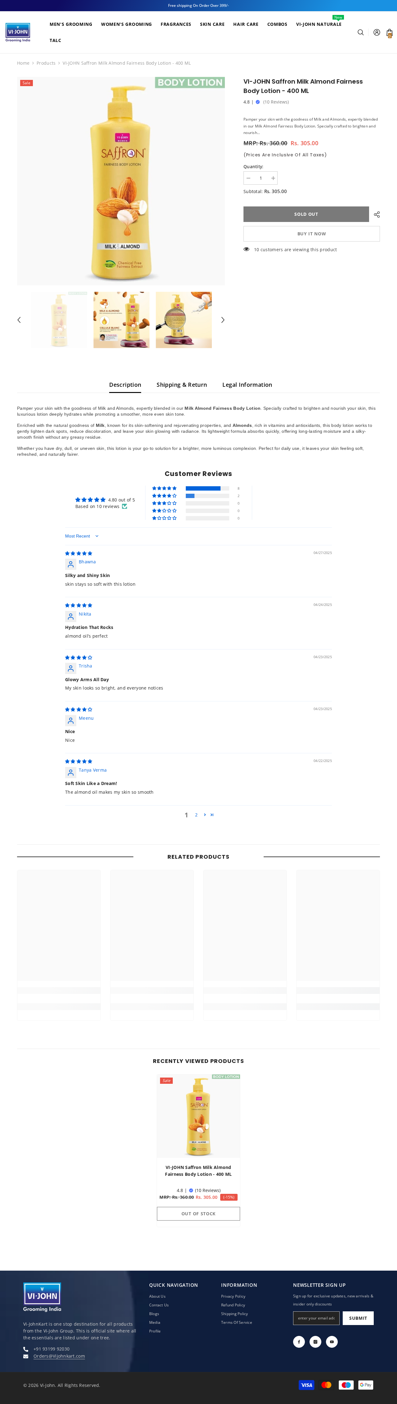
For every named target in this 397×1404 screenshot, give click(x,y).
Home (23, 63)
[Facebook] (299, 1342)
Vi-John (47, 1385)
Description (125, 384)
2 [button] (196, 815)
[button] (19, 320)
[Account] (377, 32)
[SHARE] (374, 214)
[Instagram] (315, 1342)
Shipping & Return (182, 384)
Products (46, 63)
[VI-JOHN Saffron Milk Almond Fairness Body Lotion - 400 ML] (198, 1116)
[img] (78, 553)
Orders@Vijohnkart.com (59, 1356)
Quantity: (253, 166)
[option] (121, 181)
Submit (358, 1318)
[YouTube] (332, 1342)
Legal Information (247, 384)
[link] (58, 990)
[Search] (363, 32)
